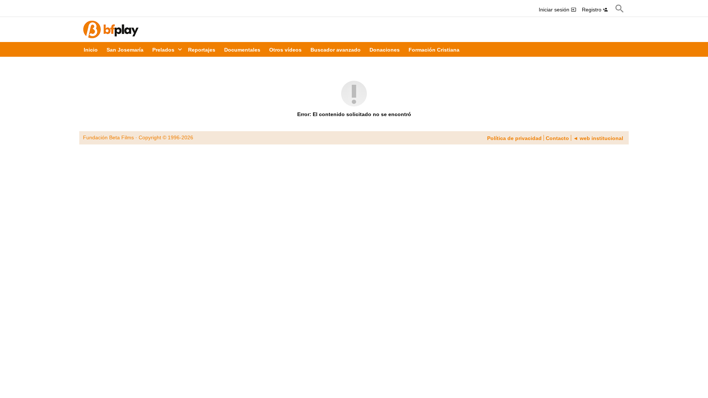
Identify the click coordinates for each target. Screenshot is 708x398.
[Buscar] (619, 8)
